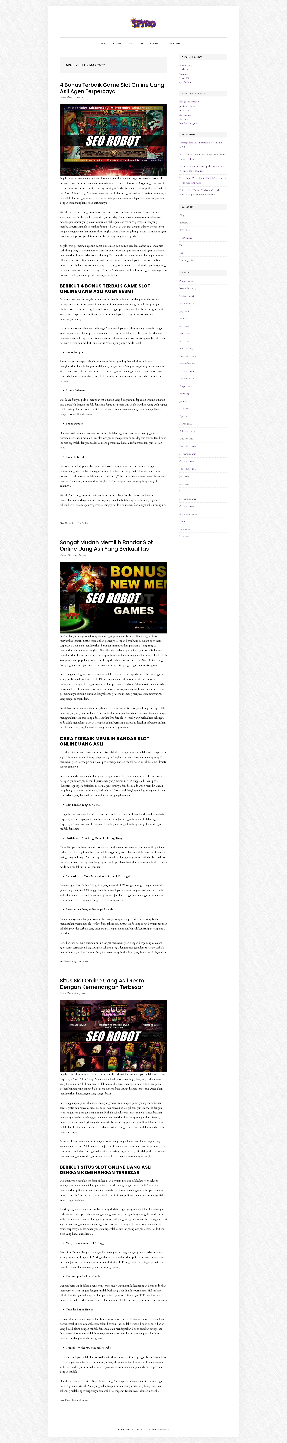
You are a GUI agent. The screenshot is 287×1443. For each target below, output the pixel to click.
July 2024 (184, 393)
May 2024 (184, 408)
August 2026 (186, 280)
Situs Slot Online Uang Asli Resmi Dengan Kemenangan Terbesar (103, 984)
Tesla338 (183, 69)
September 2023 (188, 468)
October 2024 (186, 371)
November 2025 (187, 288)
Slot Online (82, 523)
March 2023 (185, 491)
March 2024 (185, 423)
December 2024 (187, 355)
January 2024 (186, 438)
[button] (187, 41)
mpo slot (184, 110)
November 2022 (187, 498)
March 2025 (185, 341)
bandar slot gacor (189, 123)
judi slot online (187, 106)
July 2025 (184, 310)
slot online (185, 114)
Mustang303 (185, 65)
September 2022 (188, 513)
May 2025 (184, 325)
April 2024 (185, 416)
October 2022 (186, 506)
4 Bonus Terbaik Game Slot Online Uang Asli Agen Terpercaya (112, 88)
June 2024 (184, 401)
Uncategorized (187, 260)
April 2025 (184, 333)
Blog (74, 523)
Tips (181, 245)
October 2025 (186, 295)
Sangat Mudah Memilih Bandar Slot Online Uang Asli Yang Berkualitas (106, 545)
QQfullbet (185, 82)
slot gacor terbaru (189, 101)
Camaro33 (184, 73)
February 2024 (187, 431)
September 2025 (188, 303)
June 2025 (184, 318)
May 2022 (184, 536)
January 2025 (186, 348)
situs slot (184, 119)
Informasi (184, 222)
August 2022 (186, 521)
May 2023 (184, 483)
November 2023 (187, 453)
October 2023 (186, 461)
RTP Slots (184, 230)
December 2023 (187, 446)
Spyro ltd (143, 22)
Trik (181, 252)
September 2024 (188, 378)
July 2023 (184, 476)
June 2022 (184, 528)
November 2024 (187, 363)
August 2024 (186, 386)
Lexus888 (184, 78)
